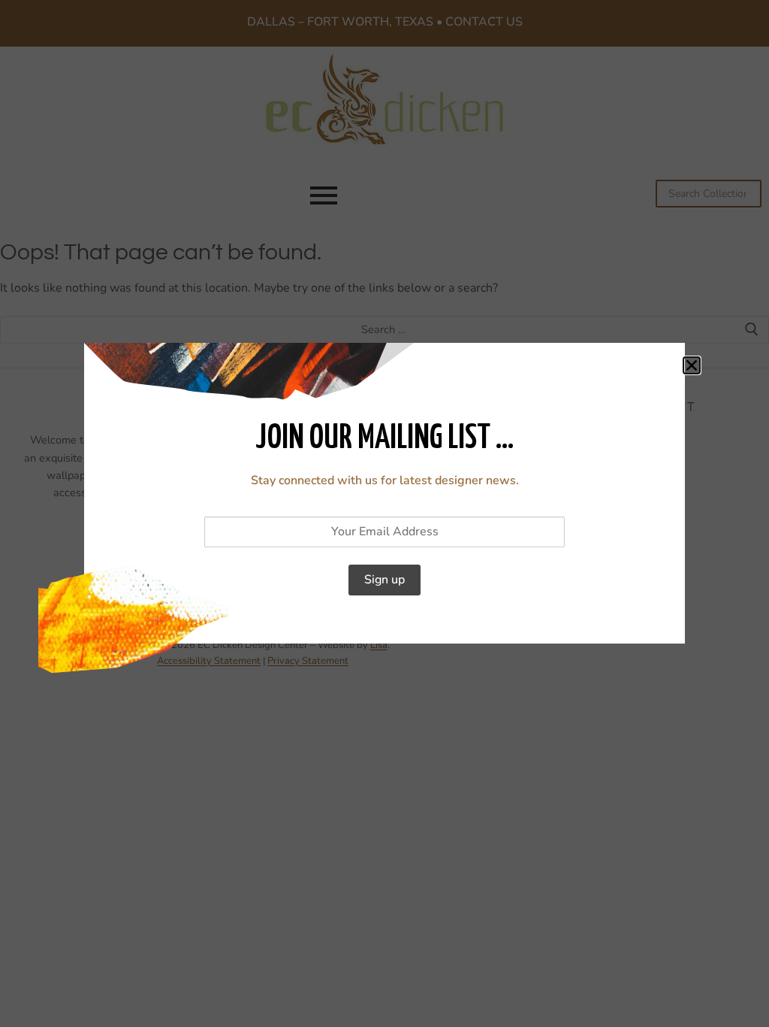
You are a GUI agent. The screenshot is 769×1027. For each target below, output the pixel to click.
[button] (691, 365)
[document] (384, 513)
